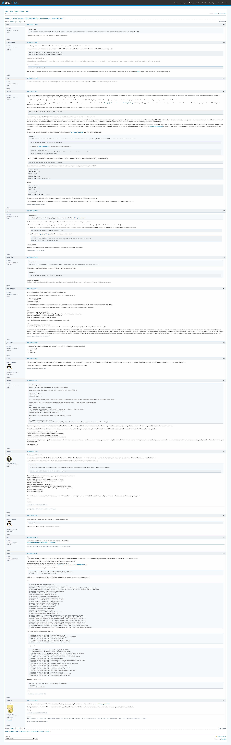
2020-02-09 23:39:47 (32, 42)
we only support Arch (103, 704)
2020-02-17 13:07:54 (32, 288)
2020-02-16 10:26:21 (32, 257)
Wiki (198, 3)
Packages (184, 3)
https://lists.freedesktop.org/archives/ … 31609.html (41, 542)
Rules (11, 11)
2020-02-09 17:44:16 (32, 24)
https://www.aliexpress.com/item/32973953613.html (72, 565)
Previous (12, 21)
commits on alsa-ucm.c (156, 126)
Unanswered (222, 13)
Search (16, 11)
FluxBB (223, 739)
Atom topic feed (221, 736)
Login (27, 11)
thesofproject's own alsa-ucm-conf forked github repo (119, 103)
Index (6, 11)
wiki (138, 71)
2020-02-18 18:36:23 (32, 380)
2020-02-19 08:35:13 (32, 515)
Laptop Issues (17, 18)
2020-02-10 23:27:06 (32, 78)
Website (10, 720)
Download (225, 3)
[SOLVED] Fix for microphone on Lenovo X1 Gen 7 (44, 18)
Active (216, 13)
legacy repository (43, 146)
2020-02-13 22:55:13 (32, 211)
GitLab (204, 3)
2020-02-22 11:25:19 (32, 700)
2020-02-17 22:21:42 (32, 343)
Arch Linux (9, 3)
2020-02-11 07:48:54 (32, 91)
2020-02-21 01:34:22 (32, 537)
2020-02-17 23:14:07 (32, 358)
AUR (218, 3)
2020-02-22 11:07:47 (32, 553)
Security (211, 3)
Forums (191, 3)
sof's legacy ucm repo (77, 132)
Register (22, 11)
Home (176, 3)
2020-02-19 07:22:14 (32, 451)
